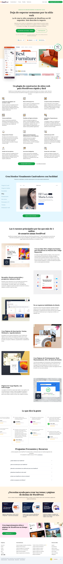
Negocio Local (5, 185)
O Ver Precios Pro (41, 30)
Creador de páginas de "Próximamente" (22, 548)
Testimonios (29, 1)
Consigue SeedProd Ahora (55, 1)
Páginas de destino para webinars (38, 551)
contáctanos (39, 454)
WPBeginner (54, 554)
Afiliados (2, 549)
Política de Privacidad (11, 559)
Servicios (4, 199)
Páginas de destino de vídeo (37, 552)
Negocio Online (5, 188)
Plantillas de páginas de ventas (38, 549)
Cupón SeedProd (22, 559)
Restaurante (4, 196)
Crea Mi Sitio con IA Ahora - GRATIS (25, 30)
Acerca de (2, 545)
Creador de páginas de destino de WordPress (23, 545)
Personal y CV (5, 202)
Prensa (2, 548)
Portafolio (4, 191)
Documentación (54, 546)
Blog (2, 194)
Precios (19, 1)
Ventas (3, 205)
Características (13, 1)
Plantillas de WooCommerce (20, 546)
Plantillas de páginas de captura (38, 548)
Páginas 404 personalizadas (20, 551)
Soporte (53, 545)
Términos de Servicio (4, 559)
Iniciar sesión (44, 1)
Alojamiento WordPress (55, 549)
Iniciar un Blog (54, 551)
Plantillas (23, 1)
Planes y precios (54, 548)
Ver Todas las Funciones (41, 163)
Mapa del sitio (17, 559)
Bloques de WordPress (36, 554)
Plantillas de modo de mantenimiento (22, 549)
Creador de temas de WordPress (38, 546)
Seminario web (5, 207)
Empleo (2, 546)
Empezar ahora (9, 533)
